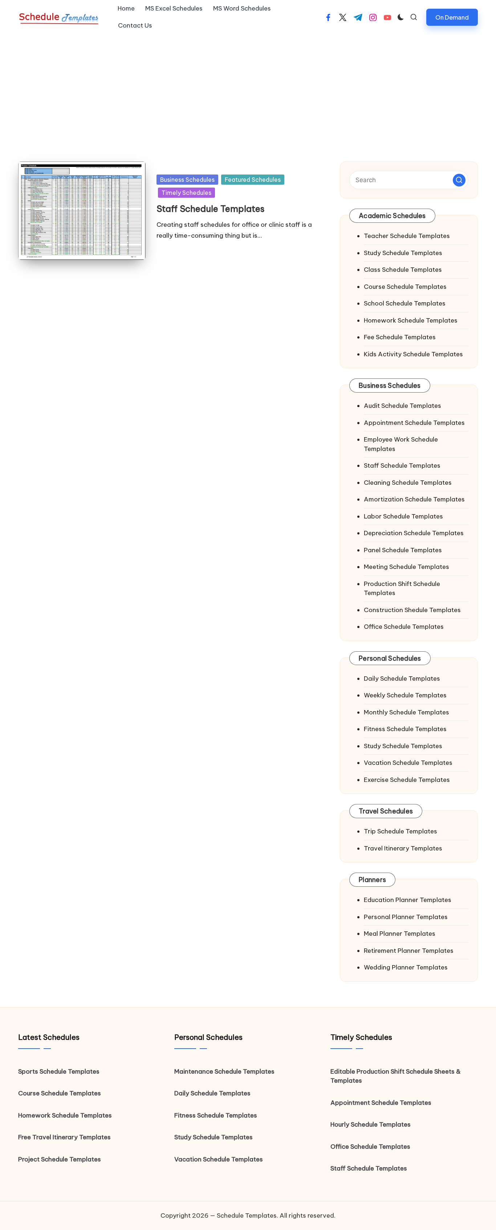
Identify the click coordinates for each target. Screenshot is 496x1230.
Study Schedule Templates (403, 253)
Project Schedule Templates (59, 1159)
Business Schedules (187, 179)
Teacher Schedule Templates (407, 236)
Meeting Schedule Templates (406, 567)
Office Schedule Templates (404, 627)
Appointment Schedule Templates (414, 423)
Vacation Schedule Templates (408, 763)
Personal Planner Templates (406, 917)
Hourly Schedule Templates (370, 1124)
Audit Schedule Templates (402, 406)
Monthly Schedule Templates (406, 712)
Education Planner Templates (407, 900)
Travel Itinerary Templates (403, 848)
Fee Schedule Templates (400, 337)
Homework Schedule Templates (411, 320)
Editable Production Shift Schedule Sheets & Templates (395, 1076)
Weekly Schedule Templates (405, 695)
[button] (452, 17)
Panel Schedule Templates (403, 550)
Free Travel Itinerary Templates (64, 1137)
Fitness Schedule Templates (405, 729)
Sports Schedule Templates (58, 1071)
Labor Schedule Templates (403, 516)
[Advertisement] (248, 89)
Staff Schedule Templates (210, 208)
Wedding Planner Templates (406, 967)
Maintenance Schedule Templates (224, 1071)
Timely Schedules (186, 192)
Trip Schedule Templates (400, 831)
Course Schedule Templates (405, 287)
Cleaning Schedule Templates (408, 483)
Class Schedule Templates (403, 270)
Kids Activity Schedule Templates (413, 354)
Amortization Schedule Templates (414, 499)
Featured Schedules (253, 179)
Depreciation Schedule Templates (414, 533)
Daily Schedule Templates (402, 678)
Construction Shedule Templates (412, 610)
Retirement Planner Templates (409, 951)
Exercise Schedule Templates (407, 780)
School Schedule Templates (405, 303)
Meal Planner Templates (399, 934)
